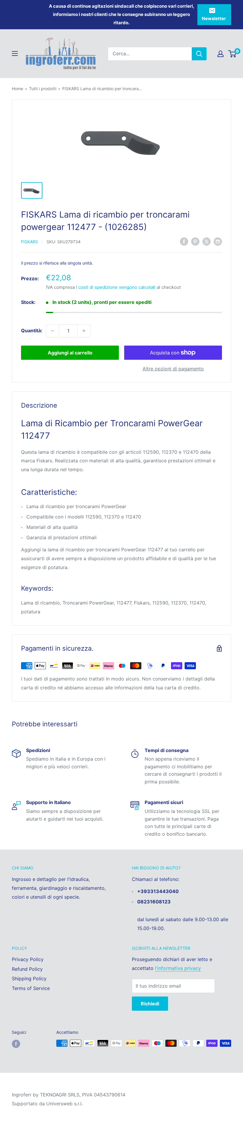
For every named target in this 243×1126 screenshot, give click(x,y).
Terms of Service (31, 988)
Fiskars (29, 241)
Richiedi (150, 1004)
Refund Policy (27, 969)
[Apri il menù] (15, 53)
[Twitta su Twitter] (206, 241)
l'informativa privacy (178, 968)
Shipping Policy (29, 978)
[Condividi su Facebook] (184, 241)
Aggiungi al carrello (70, 353)
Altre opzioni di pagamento (173, 369)
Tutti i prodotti (42, 88)
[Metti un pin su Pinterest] (195, 241)
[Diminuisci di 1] (52, 331)
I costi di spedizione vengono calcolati (116, 287)
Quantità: (31, 330)
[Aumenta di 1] (84, 331)
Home (17, 88)
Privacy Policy (28, 959)
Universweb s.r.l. (64, 1103)
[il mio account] (220, 54)
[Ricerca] (199, 53)
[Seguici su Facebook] (16, 1044)
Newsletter (214, 18)
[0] (232, 53)
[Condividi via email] (218, 241)
